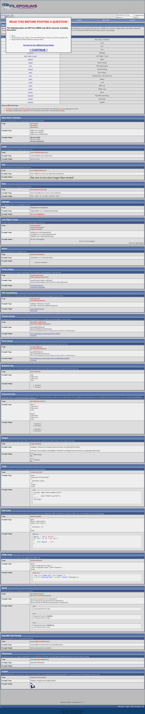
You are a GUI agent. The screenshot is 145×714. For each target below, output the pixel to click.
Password (119, 17)
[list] (30, 76)
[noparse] (30, 95)
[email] (30, 63)
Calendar (79, 20)
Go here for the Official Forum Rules (38, 45)
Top (143, 706)
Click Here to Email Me (37, 287)
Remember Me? (140, 15)
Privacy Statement (136, 706)
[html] (30, 89)
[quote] (30, 92)
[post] (30, 72)
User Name (120, 15)
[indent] (30, 59)
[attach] (30, 99)
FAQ (12, 15)
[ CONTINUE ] (38, 49)
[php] (30, 86)
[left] (25, 56)
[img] (30, 79)
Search (132, 20)
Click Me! (33, 335)
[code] (30, 82)
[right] (29, 56)
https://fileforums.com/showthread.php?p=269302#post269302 (49, 358)
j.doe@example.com (36, 285)
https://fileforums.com (37, 309)
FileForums (7, 15)
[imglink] (30, 102)
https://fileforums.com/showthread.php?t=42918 (45, 333)
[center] (34, 56)
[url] (30, 66)
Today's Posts (105, 20)
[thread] (30, 69)
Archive (127, 706)
